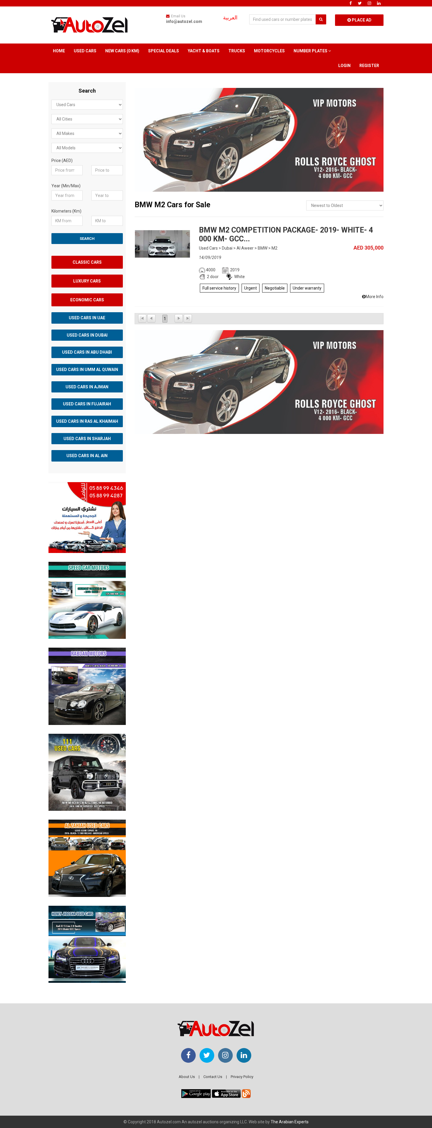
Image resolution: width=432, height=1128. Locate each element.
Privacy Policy (242, 1076)
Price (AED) (62, 160)
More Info (375, 296)
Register (369, 65)
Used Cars (85, 51)
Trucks (236, 51)
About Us (187, 1076)
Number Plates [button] (311, 51)
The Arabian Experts (290, 1121)
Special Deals (163, 51)
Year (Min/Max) (66, 185)
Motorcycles (269, 51)
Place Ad (361, 20)
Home (59, 51)
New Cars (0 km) (122, 51)
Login (344, 65)
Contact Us (212, 1076)
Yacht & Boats (204, 51)
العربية (230, 18)
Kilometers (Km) (66, 211)
